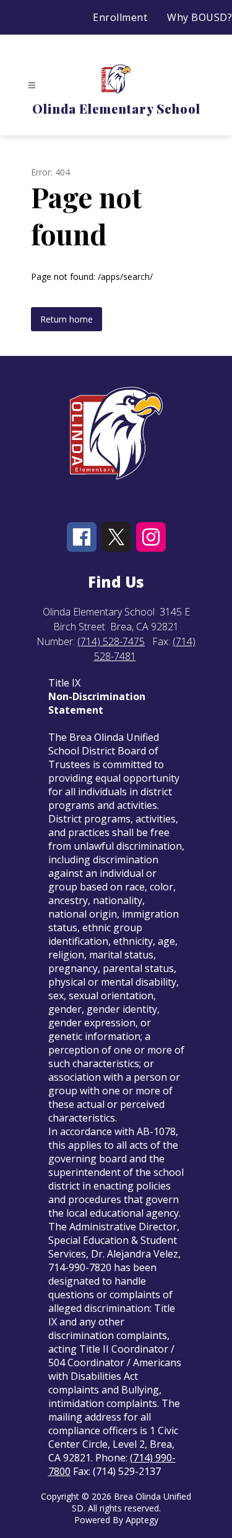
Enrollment (120, 17)
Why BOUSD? (199, 17)
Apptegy (142, 1520)
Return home (66, 319)
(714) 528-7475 (111, 641)
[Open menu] (32, 85)
